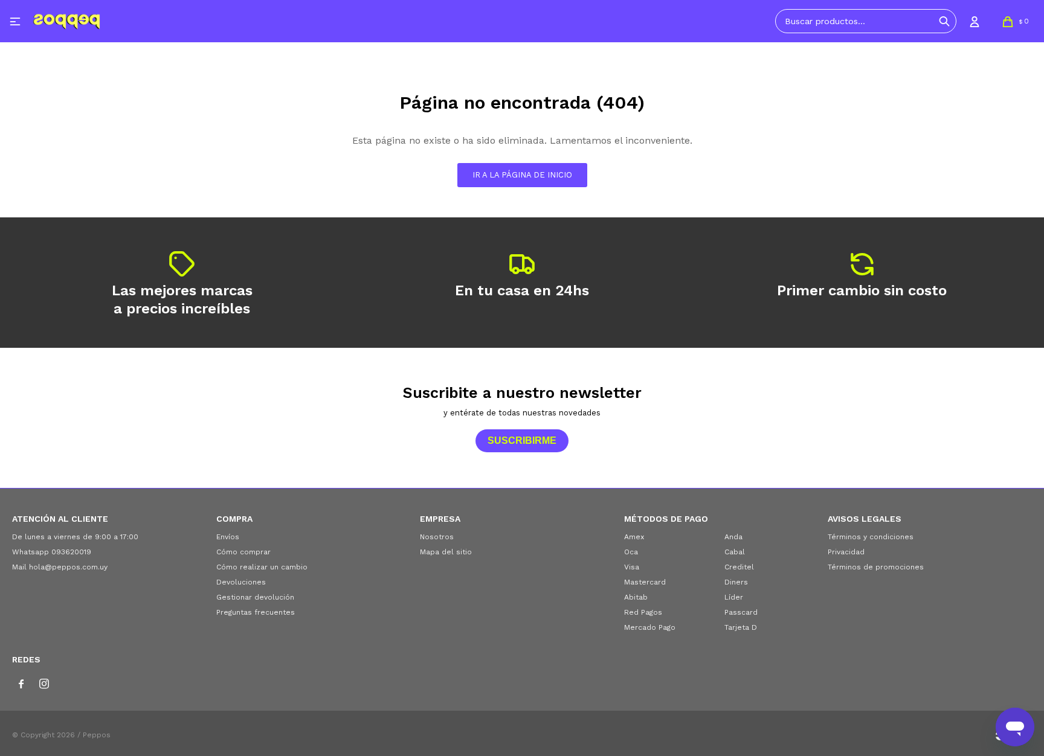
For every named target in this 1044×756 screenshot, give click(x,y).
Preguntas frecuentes (255, 612)
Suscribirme (522, 440)
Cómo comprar (243, 552)
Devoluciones (241, 582)
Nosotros (437, 537)
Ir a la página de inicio (522, 174)
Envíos (227, 537)
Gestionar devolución (255, 597)
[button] (944, 21)
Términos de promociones (876, 567)
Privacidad (846, 552)
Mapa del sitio (446, 552)
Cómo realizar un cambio (262, 567)
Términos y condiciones (871, 537)
